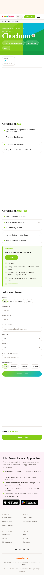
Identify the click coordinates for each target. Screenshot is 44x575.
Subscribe (30, 17)
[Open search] (19, 17)
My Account (7, 542)
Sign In (4, 538)
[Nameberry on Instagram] (28, 549)
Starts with (7, 306)
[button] (22, 437)
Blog (24, 534)
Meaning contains (10, 353)
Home (4, 21)
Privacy (25, 569)
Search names (22, 374)
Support (22, 571)
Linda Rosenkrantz (10, 28)
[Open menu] (39, 17)
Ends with (6, 315)
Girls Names (7, 518)
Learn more (13, 284)
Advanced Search (30, 521)
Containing (7, 325)
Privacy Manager (34, 569)
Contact (26, 542)
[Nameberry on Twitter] (16, 549)
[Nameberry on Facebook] (20, 549)
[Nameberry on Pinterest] (24, 549)
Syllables (6, 334)
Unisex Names (7, 525)
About (25, 538)
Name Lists (27, 518)
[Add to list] (33, 35)
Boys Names (7, 521)
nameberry (22, 558)
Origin (5, 343)
